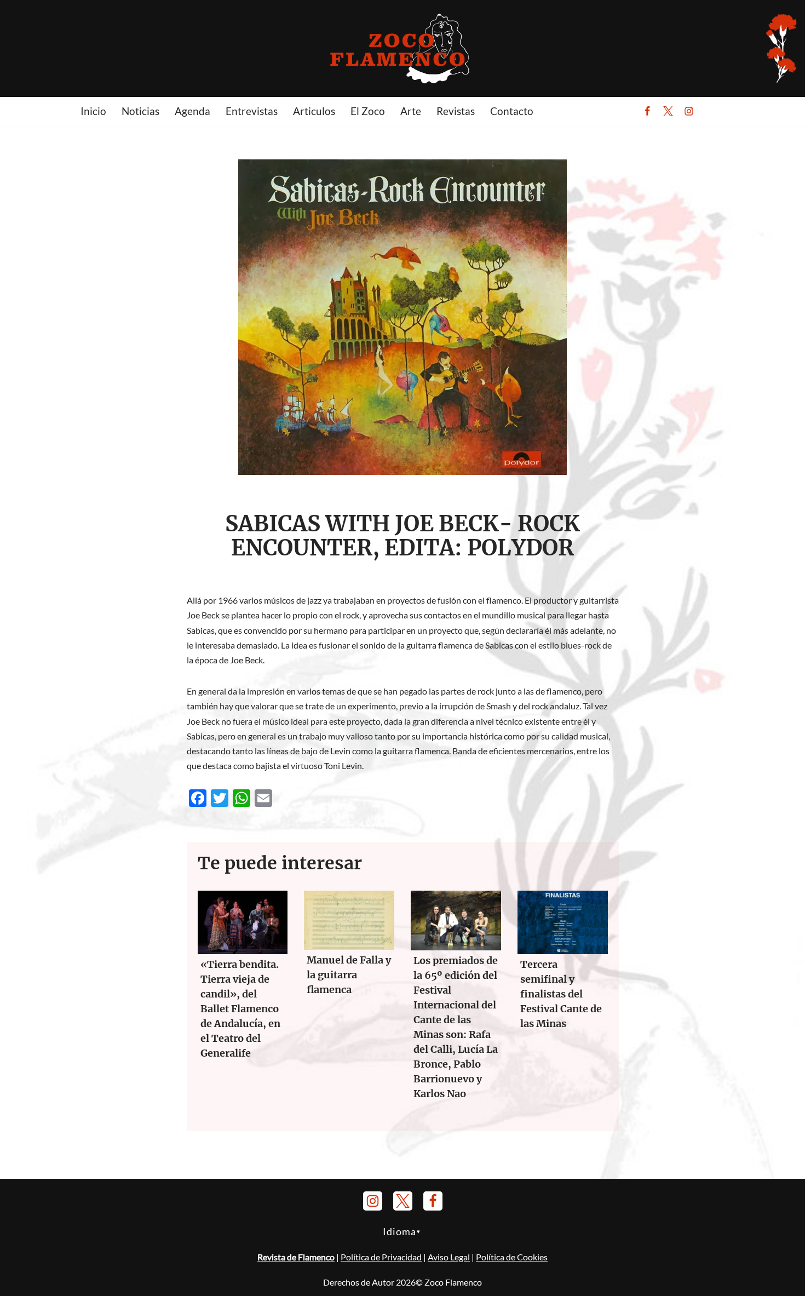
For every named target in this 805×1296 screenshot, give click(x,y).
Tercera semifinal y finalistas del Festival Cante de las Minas (561, 994)
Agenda (192, 111)
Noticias (140, 111)
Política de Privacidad (381, 1257)
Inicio (93, 111)
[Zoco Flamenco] (402, 48)
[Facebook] (647, 111)
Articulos (314, 111)
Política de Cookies (512, 1257)
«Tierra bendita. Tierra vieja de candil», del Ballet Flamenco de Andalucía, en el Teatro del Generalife (240, 1008)
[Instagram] (689, 111)
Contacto (511, 111)
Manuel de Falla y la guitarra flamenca (349, 975)
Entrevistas (252, 111)
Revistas (455, 111)
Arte (410, 111)
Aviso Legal (449, 1257)
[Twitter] (668, 111)
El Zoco (367, 111)
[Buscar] (715, 111)
